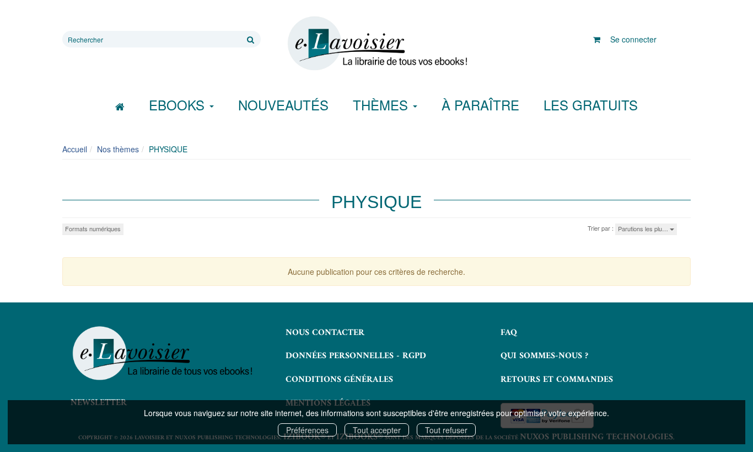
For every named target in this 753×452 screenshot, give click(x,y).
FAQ (509, 333)
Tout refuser (446, 429)
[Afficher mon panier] (596, 39)
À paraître (480, 104)
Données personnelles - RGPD (356, 356)
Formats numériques (93, 228)
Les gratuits (591, 104)
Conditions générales (339, 379)
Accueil (74, 149)
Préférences (307, 429)
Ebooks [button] (178, 104)
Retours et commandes (557, 379)
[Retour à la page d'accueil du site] (376, 43)
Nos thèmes (118, 149)
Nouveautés (283, 104)
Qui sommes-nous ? (544, 356)
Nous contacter (325, 333)
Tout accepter (377, 429)
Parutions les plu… (644, 228)
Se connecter (633, 39)
